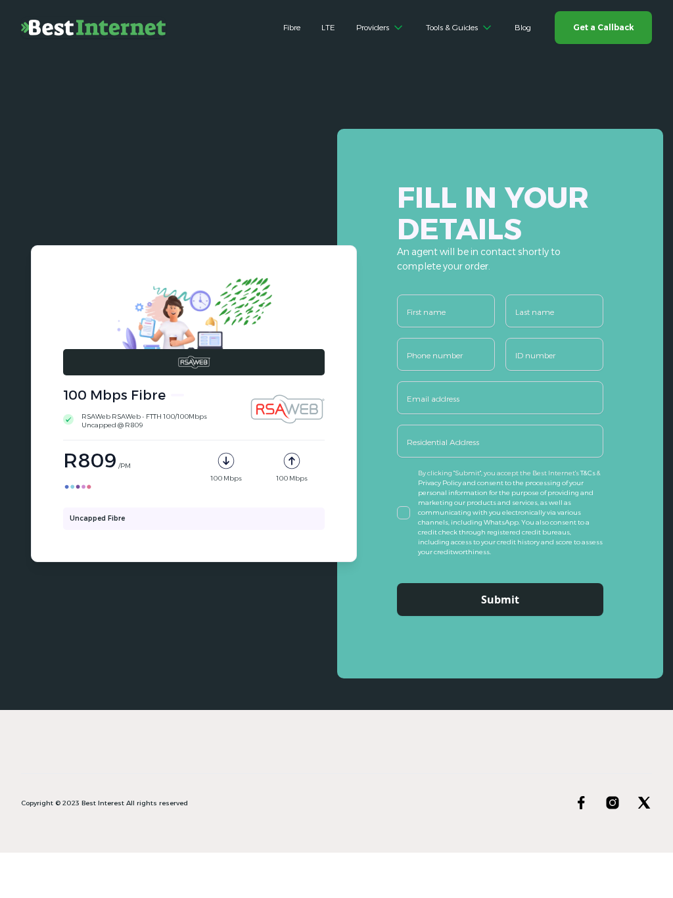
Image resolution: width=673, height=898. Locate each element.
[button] (380, 27)
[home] (93, 27)
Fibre (291, 27)
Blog (523, 27)
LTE (328, 27)
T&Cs (588, 473)
